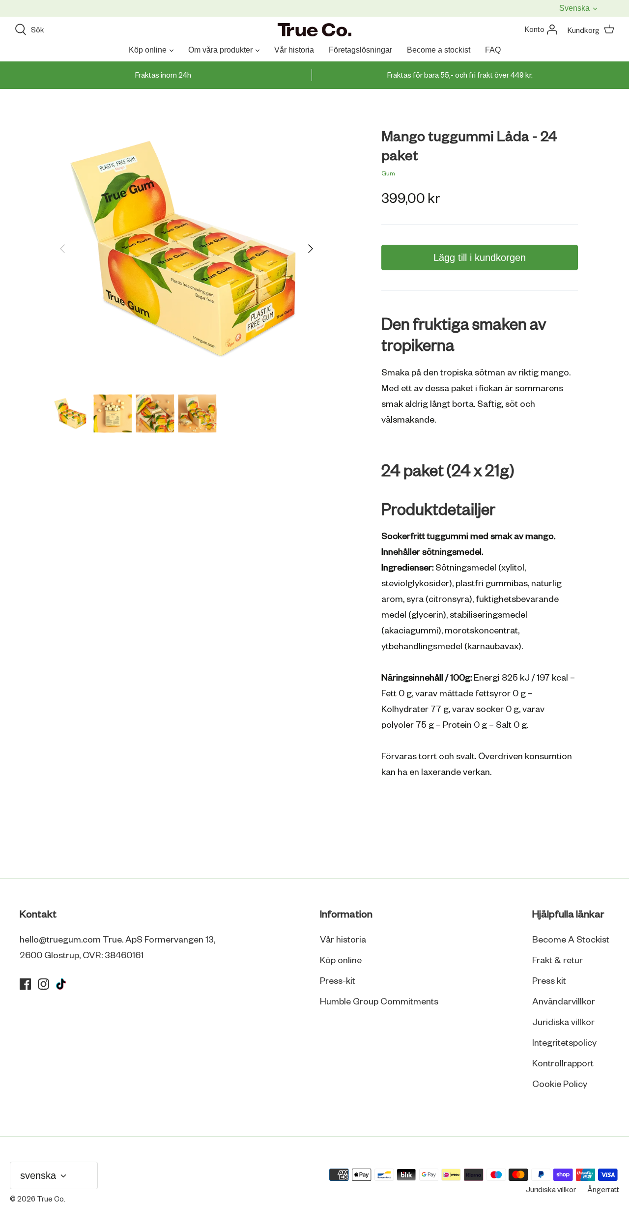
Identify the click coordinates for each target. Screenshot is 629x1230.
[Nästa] (310, 248)
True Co (50, 1199)
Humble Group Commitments (379, 1002)
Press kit (549, 981)
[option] (186, 248)
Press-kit (337, 981)
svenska (575, 8)
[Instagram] (43, 984)
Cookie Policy (559, 1084)
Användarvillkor (563, 1002)
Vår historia (294, 50)
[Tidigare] (62, 248)
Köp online (148, 50)
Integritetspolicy (564, 1043)
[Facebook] (25, 984)
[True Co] (314, 30)
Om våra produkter (220, 50)
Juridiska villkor (563, 1023)
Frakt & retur (557, 961)
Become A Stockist (570, 940)
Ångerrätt (603, 1190)
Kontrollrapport (563, 1064)
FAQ (493, 50)
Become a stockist (438, 50)
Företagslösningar (360, 50)
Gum (388, 174)
